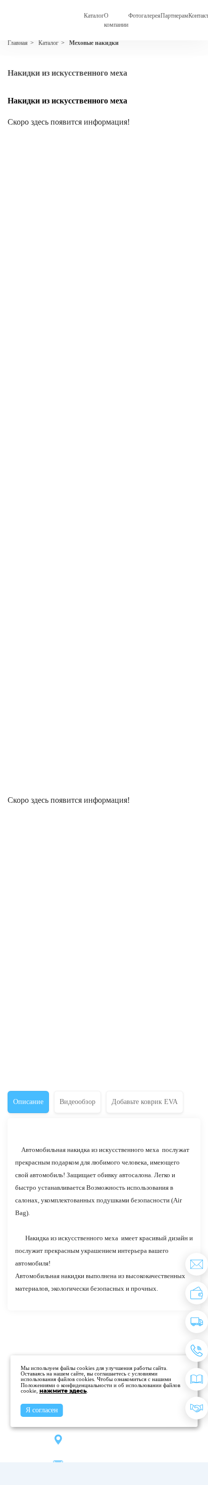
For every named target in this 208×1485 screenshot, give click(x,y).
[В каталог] (196, 1379)
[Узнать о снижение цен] (196, 1264)
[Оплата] (196, 1293)
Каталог (94, 15)
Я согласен (42, 1410)
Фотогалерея (144, 15)
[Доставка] (196, 1321)
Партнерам (174, 15)
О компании (116, 20)
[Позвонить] (196, 1350)
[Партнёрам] (196, 1408)
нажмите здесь (63, 1391)
